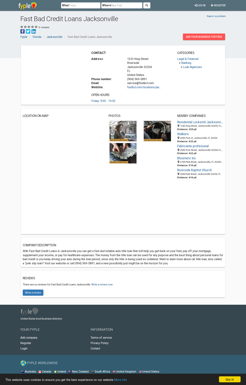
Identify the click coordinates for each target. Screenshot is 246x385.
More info (120, 379)
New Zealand (80, 371)
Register (219, 5)
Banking (186, 63)
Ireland (61, 371)
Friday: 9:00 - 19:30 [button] (103, 101)
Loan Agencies (192, 67)
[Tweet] (28, 31)
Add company (28, 337)
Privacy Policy (100, 343)
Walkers (183, 134)
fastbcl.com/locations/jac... (144, 87)
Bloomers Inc (186, 158)
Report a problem (216, 16)
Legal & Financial (187, 59)
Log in (201, 5)
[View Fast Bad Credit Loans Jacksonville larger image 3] (123, 153)
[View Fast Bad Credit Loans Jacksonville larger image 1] (123, 131)
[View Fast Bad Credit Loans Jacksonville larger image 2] (157, 131)
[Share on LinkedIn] (34, 31)
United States (150, 371)
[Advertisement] (53, 72)
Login (23, 348)
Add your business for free (204, 36)
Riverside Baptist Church (194, 170)
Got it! (230, 379)
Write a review (33, 292)
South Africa (102, 371)
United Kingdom (125, 371)
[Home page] (28, 5)
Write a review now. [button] (102, 284)
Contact (95, 348)
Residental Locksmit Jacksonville (200, 122)
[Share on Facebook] (22, 31)
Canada (46, 371)
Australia (30, 371)
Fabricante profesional (193, 146)
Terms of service (101, 337)
